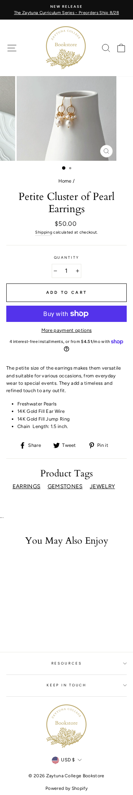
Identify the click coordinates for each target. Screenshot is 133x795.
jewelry (102, 486)
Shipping (43, 232)
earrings (27, 486)
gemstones (65, 486)
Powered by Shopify (66, 788)
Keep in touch (66, 685)
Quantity (66, 257)
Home (65, 181)
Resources (66, 663)
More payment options (66, 330)
